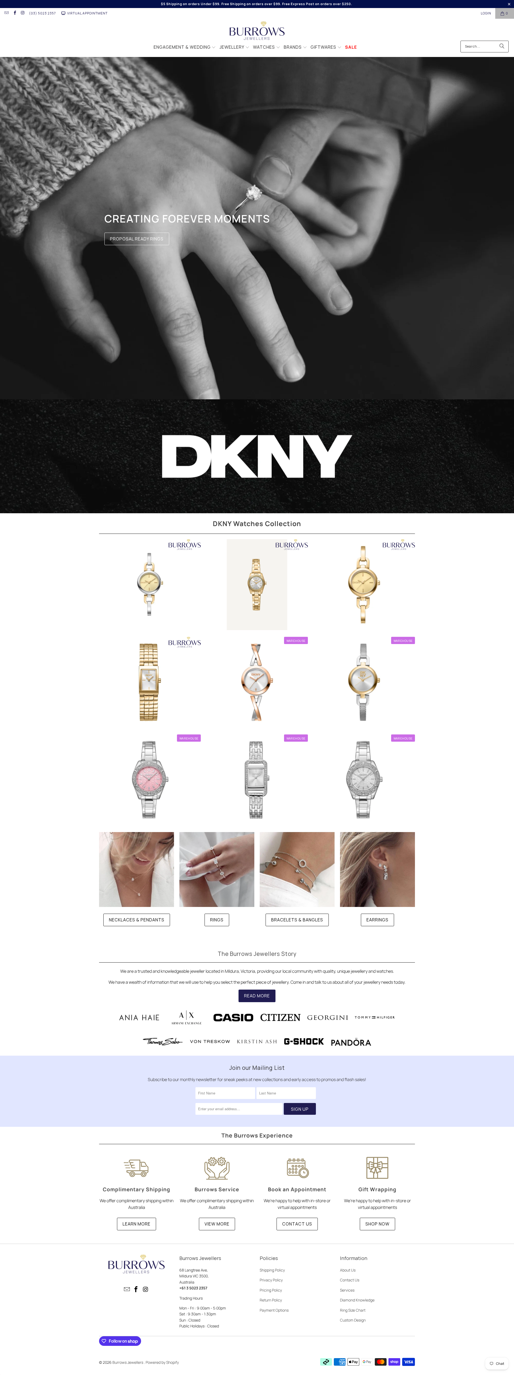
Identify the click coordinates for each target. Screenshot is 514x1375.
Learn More (136, 1224)
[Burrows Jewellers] (257, 31)
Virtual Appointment (87, 13)
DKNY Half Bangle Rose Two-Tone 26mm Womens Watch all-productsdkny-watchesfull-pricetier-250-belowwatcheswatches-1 (257, 682)
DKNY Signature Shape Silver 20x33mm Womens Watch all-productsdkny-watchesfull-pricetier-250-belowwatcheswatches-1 (257, 779)
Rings (217, 920)
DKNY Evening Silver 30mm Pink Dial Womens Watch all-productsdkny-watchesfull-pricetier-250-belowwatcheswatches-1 (150, 779)
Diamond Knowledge (357, 1300)
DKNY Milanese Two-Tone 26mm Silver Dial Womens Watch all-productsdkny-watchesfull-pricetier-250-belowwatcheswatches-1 (364, 682)
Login (486, 13)
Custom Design (353, 1320)
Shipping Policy (272, 1270)
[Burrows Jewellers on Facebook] (14, 13)
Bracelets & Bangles (297, 920)
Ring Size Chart (352, 1310)
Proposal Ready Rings (137, 239)
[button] (185, 48)
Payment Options (274, 1310)
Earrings (377, 920)
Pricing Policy (271, 1290)
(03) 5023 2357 (42, 13)
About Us (348, 1270)
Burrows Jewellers (128, 1362)
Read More (257, 996)
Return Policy (271, 1300)
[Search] (502, 46)
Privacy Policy (271, 1279)
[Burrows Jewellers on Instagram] (22, 13)
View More (217, 1224)
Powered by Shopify (162, 1362)
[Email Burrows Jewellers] (6, 13)
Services (347, 1290)
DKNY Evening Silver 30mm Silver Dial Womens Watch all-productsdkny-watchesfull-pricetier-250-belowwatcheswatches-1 (364, 779)
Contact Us (297, 1224)
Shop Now (377, 1224)
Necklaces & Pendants (136, 920)
